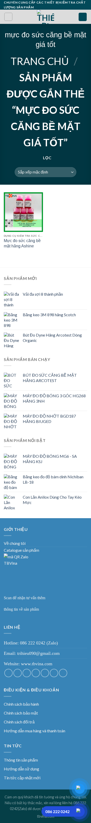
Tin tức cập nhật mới (22, 777)
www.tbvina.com (36, 663)
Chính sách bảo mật (21, 712)
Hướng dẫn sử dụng (21, 768)
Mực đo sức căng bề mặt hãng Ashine (22, 243)
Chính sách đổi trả (19, 721)
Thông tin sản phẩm (21, 759)
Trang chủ (40, 61)
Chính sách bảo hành (21, 704)
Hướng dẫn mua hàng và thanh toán (34, 730)
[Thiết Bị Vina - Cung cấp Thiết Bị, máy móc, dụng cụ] (46, 17)
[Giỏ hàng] (83, 17)
